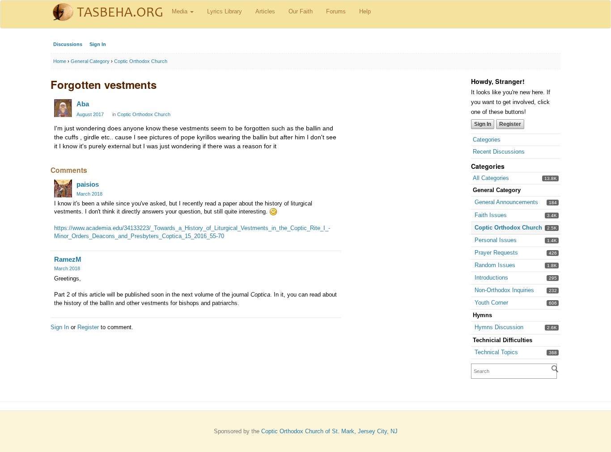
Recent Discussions (499, 151)
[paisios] (63, 188)
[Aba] (63, 108)
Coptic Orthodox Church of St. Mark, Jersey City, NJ (329, 431)
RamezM (67, 259)
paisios (87, 184)
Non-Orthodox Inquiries (504, 290)
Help (365, 11)
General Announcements (506, 202)
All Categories (491, 178)
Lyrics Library (224, 11)
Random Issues (495, 265)
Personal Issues (496, 240)
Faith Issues (491, 215)
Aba (82, 104)
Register (510, 124)
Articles (265, 11)
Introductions (491, 277)
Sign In (97, 44)
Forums (336, 11)
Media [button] (180, 11)
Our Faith (301, 11)
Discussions (67, 44)
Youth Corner (491, 302)
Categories (487, 139)
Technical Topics (496, 352)
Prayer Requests (496, 252)
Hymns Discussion (499, 327)
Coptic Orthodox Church (508, 227)
